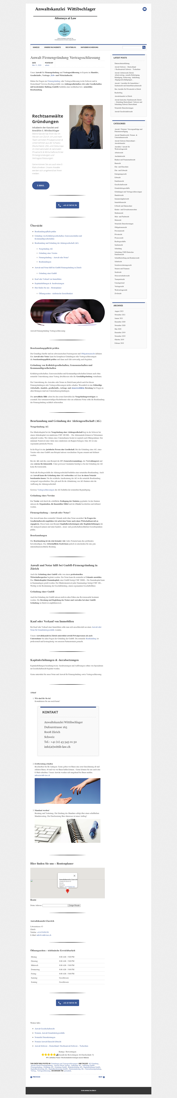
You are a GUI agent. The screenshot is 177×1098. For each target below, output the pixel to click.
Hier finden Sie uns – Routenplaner (48, 287)
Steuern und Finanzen (122, 268)
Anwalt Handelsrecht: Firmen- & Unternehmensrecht (126, 136)
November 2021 (120, 314)
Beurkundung (91, 638)
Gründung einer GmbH (48, 273)
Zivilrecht (118, 293)
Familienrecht (119, 181)
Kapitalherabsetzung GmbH (58, 1069)
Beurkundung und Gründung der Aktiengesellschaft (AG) (57, 243)
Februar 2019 (119, 343)
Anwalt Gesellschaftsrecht (45, 1028)
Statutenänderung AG (76, 1069)
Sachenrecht (119, 245)
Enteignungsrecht (121, 174)
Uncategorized (119, 283)
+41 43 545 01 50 (70, 205)
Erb (52, 75)
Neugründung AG (46, 248)
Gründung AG (48, 1067)
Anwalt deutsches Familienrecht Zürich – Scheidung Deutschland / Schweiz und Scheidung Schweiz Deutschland (128, 102)
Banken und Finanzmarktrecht (125, 159)
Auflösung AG (76, 1065)
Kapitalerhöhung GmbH (92, 1067)
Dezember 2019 (120, 332)
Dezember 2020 (120, 322)
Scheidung (118, 248)
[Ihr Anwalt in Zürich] (65, 40)
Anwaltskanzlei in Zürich (123, 96)
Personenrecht (119, 231)
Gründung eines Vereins (48, 253)
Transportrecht (120, 279)
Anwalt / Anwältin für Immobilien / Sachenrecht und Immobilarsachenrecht (128, 84)
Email (145, 9)
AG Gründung (93, 1063)
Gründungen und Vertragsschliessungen (64, 1063)
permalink (67, 1071)
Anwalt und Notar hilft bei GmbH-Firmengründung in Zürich (58, 267)
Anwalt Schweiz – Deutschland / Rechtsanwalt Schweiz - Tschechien (127, 68)
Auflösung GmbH (88, 1065)
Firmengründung (54, 81)
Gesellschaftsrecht (121, 184)
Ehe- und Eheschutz (121, 167)
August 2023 (119, 311)
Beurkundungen (45, 261)
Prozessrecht (119, 238)
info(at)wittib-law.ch (42, 775)
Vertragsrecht (119, 286)
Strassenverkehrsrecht (122, 275)
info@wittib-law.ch (44, 935)
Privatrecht (118, 234)
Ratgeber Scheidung (89, 47)
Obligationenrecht (88, 353)
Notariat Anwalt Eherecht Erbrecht (48, 1041)
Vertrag (33, 1071)
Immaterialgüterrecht (122, 199)
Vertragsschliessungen (45, 489)
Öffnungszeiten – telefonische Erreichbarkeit (56, 293)
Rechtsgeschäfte (120, 241)
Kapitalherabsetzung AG (39, 1069)
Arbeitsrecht (119, 152)
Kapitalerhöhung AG (75, 1067)
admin (47, 65)
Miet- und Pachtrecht (122, 216)
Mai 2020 (118, 329)
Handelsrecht (119, 195)
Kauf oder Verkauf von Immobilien (48, 279)
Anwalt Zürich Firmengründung (42, 1065)
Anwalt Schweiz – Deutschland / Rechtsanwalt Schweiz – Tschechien (61, 1046)
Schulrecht (118, 261)
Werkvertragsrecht (121, 290)
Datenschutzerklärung (122, 63)
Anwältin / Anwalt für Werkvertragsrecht (122, 148)
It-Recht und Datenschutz (123, 206)
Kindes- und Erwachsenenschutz (126, 209)
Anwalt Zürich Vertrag (62, 1065)
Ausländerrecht (120, 156)
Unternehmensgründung (93, 1069)
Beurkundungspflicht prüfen (45, 231)
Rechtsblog (71, 47)
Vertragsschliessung (43, 1071)
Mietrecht (118, 220)
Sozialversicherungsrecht (123, 265)
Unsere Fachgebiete (52, 47)
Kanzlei (36, 47)
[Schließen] (74, 876)
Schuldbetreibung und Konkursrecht (127, 258)
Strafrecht (118, 272)
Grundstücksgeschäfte (122, 188)
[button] (67, 891)
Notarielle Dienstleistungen (45, 1037)
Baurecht (118, 163)
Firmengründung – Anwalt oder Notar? (54, 257)
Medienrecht (119, 213)
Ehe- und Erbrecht (121, 170)
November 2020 (120, 325)
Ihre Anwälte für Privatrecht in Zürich (128, 89)
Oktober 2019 (119, 339)
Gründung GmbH (61, 1067)
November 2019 (120, 336)
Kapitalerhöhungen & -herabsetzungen (49, 283)
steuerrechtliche (78, 387)
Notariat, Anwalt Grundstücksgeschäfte (50, 1033)
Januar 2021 (119, 318)
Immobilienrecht (120, 202)
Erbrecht (118, 177)
